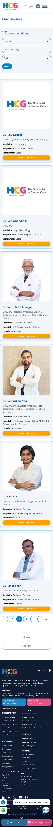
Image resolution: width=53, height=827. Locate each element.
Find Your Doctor (27, 739)
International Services (29, 714)
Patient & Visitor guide (30, 717)
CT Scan (5, 786)
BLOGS (23, 785)
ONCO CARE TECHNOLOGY (11, 771)
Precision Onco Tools (29, 721)
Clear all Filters (19, 33)
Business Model (27, 761)
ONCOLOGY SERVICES (9, 713)
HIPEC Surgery (7, 788)
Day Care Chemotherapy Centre (33, 728)
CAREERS (23, 782)
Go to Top (42, 670)
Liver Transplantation (9, 731)
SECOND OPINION (27, 777)
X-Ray (4, 780)
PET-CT (4, 778)
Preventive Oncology (9, 724)
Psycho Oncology (8, 735)
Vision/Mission (27, 758)
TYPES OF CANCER (8, 741)
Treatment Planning (29, 742)
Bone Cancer (6, 753)
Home (26, 637)
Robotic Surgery (7, 728)
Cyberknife (6, 775)
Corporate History (28, 754)
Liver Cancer (6, 763)
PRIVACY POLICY (7, 804)
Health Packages (28, 746)
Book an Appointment (29, 724)
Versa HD (5, 791)
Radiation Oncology (9, 717)
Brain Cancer (7, 749)
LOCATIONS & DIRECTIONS (29, 779)
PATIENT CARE (26, 734)
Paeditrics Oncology (9, 721)
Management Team (29, 768)
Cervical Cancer (8, 760)
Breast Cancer (7, 746)
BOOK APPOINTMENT (26, 158)
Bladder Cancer (7, 756)
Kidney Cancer (7, 767)
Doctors (26, 645)
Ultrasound (6, 783)
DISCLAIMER (6, 809)
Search (7, 66)
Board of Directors (28, 765)
